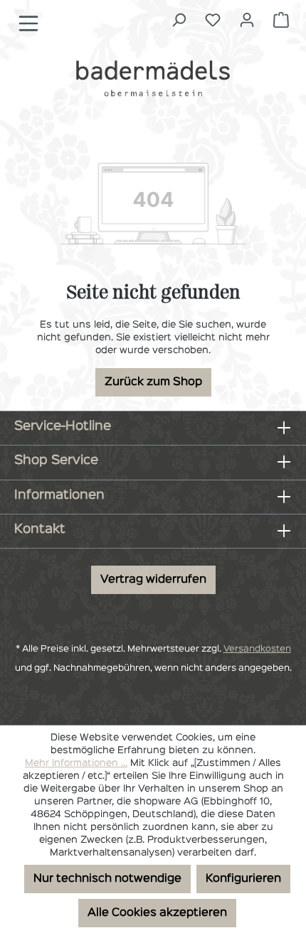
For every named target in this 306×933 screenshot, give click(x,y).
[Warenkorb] (281, 20)
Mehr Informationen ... (76, 763)
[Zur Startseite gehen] (153, 78)
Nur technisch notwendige (107, 879)
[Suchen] (179, 20)
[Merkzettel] (213, 20)
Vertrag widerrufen (153, 580)
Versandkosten (257, 649)
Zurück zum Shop (153, 382)
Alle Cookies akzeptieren (157, 913)
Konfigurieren (243, 879)
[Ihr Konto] (247, 20)
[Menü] (28, 24)
